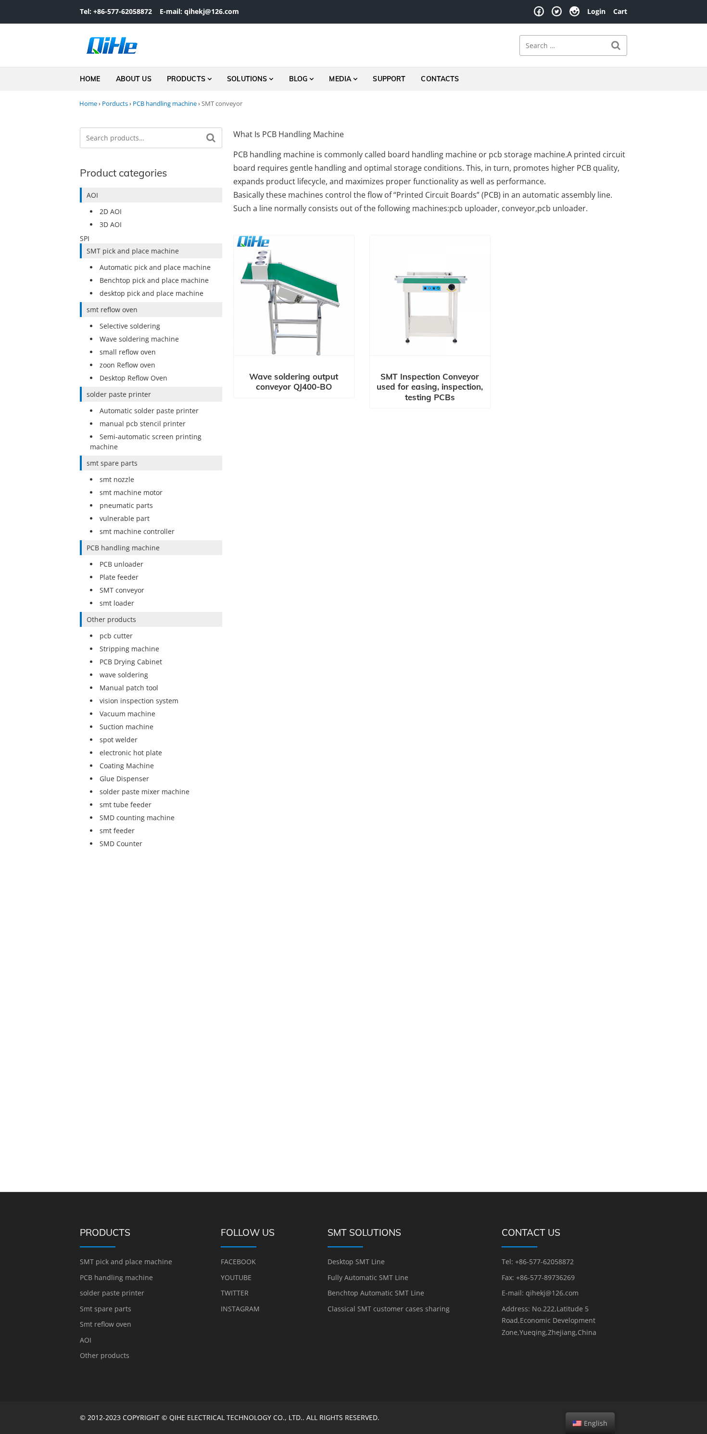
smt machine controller (137, 531)
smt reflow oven (112, 309)
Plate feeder (119, 577)
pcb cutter (116, 635)
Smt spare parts (105, 1308)
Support (389, 79)
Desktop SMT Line (356, 1261)
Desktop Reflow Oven (133, 377)
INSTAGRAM (240, 1308)
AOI (92, 195)
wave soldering (124, 674)
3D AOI (111, 224)
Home (90, 79)
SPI (84, 238)
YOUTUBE (236, 1277)
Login (596, 11)
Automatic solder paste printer (149, 410)
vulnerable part (125, 518)
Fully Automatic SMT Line (368, 1277)
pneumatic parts (126, 505)
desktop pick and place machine (151, 293)
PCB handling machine (165, 103)
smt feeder (117, 830)
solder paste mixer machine (144, 791)
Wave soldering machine (139, 338)
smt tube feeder (126, 804)
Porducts (115, 103)
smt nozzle (117, 479)
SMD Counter (121, 843)
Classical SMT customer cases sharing (389, 1308)
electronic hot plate (131, 752)
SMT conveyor (122, 590)
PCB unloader (121, 564)
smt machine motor (131, 492)
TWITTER (235, 1292)
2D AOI (111, 211)
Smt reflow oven (105, 1324)
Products (186, 79)
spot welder (119, 739)
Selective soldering (130, 325)
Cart (620, 11)
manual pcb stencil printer (143, 423)
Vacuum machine (127, 713)
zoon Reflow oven (127, 364)
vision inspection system (139, 700)
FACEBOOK (238, 1261)
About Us (134, 79)
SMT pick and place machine (133, 250)
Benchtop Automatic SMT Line (376, 1292)
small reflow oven (128, 351)
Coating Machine (127, 765)
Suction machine (126, 726)
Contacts (440, 79)
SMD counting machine (137, 817)
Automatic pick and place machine (155, 267)
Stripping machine (129, 648)
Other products (111, 619)
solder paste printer (119, 394)
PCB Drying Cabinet (131, 661)
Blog (298, 79)
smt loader (117, 603)
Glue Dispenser (124, 778)
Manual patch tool (129, 687)
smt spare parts (112, 463)
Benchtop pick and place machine (154, 280)
